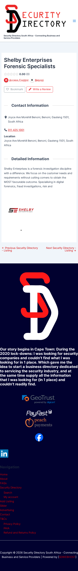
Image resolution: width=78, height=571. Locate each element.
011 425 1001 (16, 130)
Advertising (7, 510)
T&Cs (3, 518)
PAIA (6, 528)
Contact (5, 514)
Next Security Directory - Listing (61, 249)
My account (11, 497)
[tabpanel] (21, 210)
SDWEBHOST (67, 557)
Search (8, 492)
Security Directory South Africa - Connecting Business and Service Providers (32, 36)
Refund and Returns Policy (20, 532)
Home (3, 474)
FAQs (3, 483)
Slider (3, 505)
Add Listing (7, 501)
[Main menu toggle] (74, 21)
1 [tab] (21, 230)
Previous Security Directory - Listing (20, 249)
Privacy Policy (12, 524)
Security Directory (11, 487)
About (3, 478)
